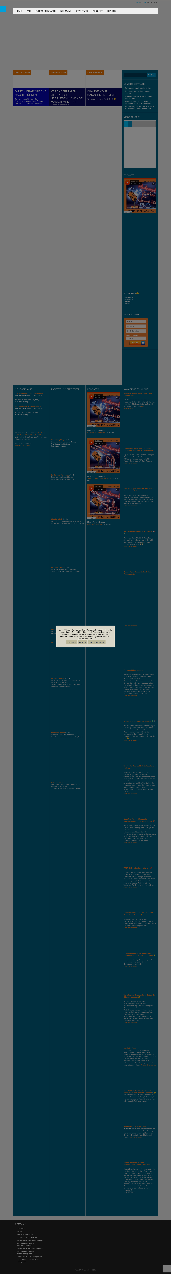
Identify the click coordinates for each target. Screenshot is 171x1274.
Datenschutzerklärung (96, 642)
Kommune (65, 11)
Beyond (111, 11)
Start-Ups (82, 11)
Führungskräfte (45, 11)
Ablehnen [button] (82, 642)
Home (19, 11)
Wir (29, 11)
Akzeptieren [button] (71, 642)
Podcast (97, 11)
